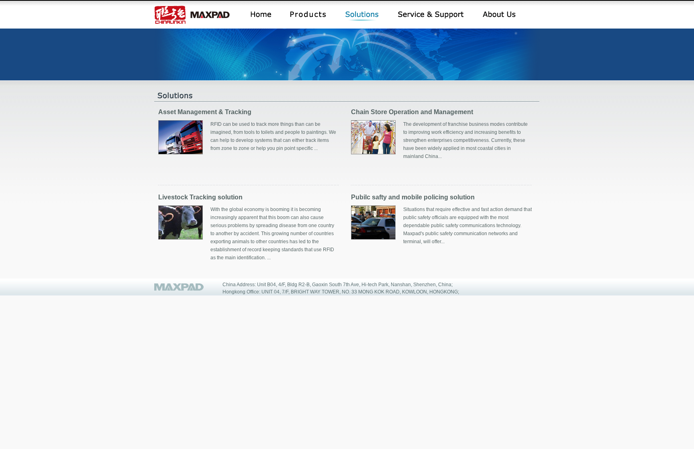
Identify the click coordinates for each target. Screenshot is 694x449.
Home (261, 16)
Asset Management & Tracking (204, 112)
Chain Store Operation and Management (412, 112)
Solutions (362, 16)
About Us (499, 16)
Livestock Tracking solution (200, 197)
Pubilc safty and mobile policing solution (413, 197)
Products (308, 16)
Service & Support (430, 16)
